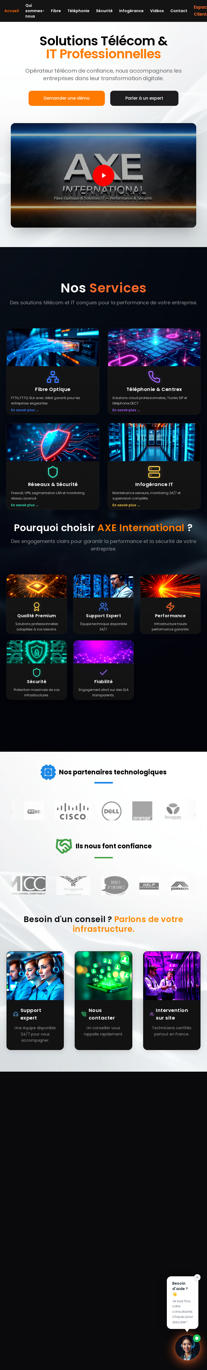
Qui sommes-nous (34, 11)
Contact (178, 11)
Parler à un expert (144, 98)
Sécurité (104, 11)
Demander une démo (67, 98)
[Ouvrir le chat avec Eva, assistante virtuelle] (187, 1345)
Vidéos (157, 11)
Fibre (56, 11)
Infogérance (131, 11)
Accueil (11, 11)
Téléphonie (78, 11)
